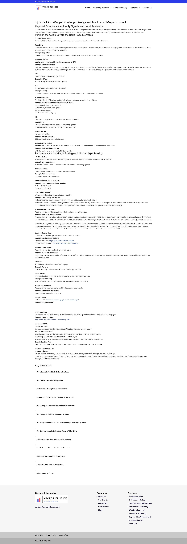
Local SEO (133, 523)
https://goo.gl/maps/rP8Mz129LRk (61, 241)
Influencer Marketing (137, 513)
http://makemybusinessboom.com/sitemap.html (52, 320)
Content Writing (120, 8)
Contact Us (147, 8)
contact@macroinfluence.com (47, 507)
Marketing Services (101, 8)
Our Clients (103, 500)
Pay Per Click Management (140, 517)
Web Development (136, 510)
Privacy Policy (51, 535)
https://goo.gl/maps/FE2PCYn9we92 (65, 243)
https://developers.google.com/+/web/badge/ (62, 300)
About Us (102, 496)
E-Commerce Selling (137, 500)
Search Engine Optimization (140, 503)
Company (134, 8)
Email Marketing (136, 520)
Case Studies (103, 507)
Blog (100, 510)
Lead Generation (136, 496)
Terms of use (64, 535)
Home (87, 8)
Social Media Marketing (138, 507)
